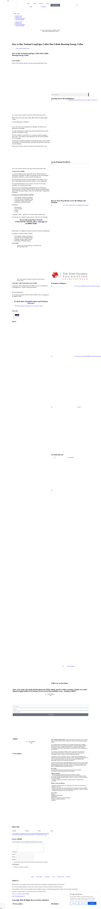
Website (13, 859)
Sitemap (68, 876)
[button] (77, 5)
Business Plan (18, 17)
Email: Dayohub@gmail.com (18, 896)
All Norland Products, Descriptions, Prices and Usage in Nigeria (29, 306)
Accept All (92, 903)
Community (43, 6)
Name (13, 854)
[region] (83, 899)
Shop (31, 6)
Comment (14, 852)
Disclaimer (47, 876)
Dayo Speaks (39, 876)
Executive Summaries (20, 18)
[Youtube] (22, 757)
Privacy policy (18, 904)
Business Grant (18, 16)
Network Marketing (19, 19)
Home (28, 3)
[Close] (97, 893)
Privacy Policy (60, 876)
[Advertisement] (31, 335)
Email (13, 856)
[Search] (88, 94)
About (32, 876)
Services (41, 3)
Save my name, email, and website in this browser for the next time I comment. (31, 862)
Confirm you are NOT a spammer (20, 867)
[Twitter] (18, 757)
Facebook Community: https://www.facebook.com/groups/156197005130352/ (29, 891)
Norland (39, 220)
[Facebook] (14, 757)
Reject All (83, 903)
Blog (48, 3)
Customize (74, 903)
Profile (34, 3)
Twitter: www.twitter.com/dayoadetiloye (20, 893)
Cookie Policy (91, 899)
